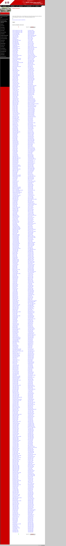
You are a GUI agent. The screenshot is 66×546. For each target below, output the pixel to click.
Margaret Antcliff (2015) (31, 46)
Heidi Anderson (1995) (15, 416)
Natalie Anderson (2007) (16, 470)
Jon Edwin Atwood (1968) (31, 195)
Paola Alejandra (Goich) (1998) (16, 228)
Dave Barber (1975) (30, 488)
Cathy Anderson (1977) (15, 393)
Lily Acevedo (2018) (15, 57)
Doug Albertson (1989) (15, 208)
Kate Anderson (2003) (15, 447)
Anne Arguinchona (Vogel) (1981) (32, 85)
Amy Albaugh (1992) (15, 200)
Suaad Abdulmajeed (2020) (16, 46)
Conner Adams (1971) (15, 84)
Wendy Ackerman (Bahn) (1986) (17, 66)
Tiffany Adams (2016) (15, 114)
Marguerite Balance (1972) (31, 426)
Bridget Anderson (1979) (16, 392)
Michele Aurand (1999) (31, 209)
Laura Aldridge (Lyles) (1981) (16, 227)
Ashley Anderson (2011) (16, 387)
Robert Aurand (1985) (30, 210)
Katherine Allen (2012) (15, 284)
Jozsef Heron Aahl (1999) (16, 33)
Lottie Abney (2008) (15, 52)
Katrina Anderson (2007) (16, 450)
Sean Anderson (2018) (15, 482)
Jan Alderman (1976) (15, 219)
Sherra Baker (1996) (30, 408)
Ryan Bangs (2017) (30, 472)
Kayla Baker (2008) (30, 395)
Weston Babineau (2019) (31, 262)
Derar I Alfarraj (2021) (15, 251)
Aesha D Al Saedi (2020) (16, 189)
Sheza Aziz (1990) (30, 246)
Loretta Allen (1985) (15, 291)
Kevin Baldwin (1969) (30, 431)
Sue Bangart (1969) (30, 469)
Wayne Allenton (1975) (15, 308)
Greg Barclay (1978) (30, 506)
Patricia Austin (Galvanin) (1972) (32, 215)
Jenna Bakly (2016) (30, 419)
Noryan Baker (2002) (30, 403)
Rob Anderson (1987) (15, 478)
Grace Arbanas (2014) (30, 74)
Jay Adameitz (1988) (15, 77)
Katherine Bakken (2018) (31, 416)
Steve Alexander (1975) (16, 246)
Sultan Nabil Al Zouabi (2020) (16, 193)
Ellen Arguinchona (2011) (31, 87)
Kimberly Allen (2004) (15, 288)
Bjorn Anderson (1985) (15, 390)
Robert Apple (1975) (30, 66)
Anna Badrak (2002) (30, 293)
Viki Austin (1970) (30, 216)
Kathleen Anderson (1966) (16, 448)
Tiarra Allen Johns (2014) (16, 305)
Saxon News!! (2, 25)
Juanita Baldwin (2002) (31, 430)
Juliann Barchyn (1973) (31, 504)
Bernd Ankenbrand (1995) (31, 32)
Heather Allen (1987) (15, 278)
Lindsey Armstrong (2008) (31, 111)
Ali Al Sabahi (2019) (15, 186)
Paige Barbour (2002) (30, 500)
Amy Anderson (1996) (15, 381)
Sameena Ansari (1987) (31, 43)
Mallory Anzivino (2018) (31, 58)
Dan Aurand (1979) (30, 208)
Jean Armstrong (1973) (31, 107)
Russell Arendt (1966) (30, 80)
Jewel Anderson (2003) (15, 434)
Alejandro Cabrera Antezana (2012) (32, 47)
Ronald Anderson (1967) (16, 479)
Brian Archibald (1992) (31, 77)
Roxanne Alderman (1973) (16, 221)
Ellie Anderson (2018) (15, 411)
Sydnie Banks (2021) (30, 478)
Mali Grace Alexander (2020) (16, 243)
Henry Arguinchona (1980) (31, 89)
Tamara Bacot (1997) (30, 281)
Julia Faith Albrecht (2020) (16, 216)
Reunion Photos (3, 40)
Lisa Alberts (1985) (15, 206)
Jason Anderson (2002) (15, 431)
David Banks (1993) (30, 476)
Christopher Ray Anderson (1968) (17, 400)
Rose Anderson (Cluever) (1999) (17, 480)
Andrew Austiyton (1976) (31, 217)
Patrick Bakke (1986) (30, 412)
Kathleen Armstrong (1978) (31, 109)
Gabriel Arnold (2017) (30, 120)
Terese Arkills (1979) (30, 96)
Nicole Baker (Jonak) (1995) (31, 402)
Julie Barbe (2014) (30, 482)
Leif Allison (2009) (15, 313)
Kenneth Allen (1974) (15, 286)
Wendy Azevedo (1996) (31, 245)
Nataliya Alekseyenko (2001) (16, 229)
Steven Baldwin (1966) (31, 437)
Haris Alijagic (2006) (15, 257)
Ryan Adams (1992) (15, 110)
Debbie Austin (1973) (30, 211)
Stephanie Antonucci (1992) (31, 57)
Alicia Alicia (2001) (15, 256)
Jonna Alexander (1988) (16, 239)
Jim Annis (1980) (30, 40)
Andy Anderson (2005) (15, 383)
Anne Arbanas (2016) (30, 72)
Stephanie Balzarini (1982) (31, 464)
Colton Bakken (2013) (30, 414)
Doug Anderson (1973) (15, 409)
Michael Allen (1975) (15, 294)
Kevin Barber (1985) (30, 491)
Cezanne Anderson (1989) (16, 394)
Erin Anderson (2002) (15, 413)
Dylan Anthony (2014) (30, 52)
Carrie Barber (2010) (30, 485)
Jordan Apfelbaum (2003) (31, 60)
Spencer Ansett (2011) (31, 44)
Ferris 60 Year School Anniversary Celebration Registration (4, 21)
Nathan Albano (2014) (15, 198)
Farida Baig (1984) (30, 313)
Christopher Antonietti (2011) (31, 55)
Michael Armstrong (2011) (31, 113)
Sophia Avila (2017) (30, 226)
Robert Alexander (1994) (16, 244)
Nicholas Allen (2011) (15, 297)
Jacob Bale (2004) (30, 441)
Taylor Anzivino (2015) (31, 59)
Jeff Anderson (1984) (15, 432)
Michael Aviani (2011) (30, 224)
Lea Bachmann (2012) (31, 267)
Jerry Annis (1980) (30, 39)
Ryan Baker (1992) (30, 407)
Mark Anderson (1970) (15, 462)
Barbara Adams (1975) (15, 79)
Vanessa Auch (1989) (30, 197)
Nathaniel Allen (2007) (15, 296)
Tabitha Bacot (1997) (30, 280)
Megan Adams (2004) (15, 102)
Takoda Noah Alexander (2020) (16, 248)
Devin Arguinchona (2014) (31, 86)
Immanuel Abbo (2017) (15, 39)
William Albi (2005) (15, 214)
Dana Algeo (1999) (15, 252)
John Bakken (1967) (30, 415)
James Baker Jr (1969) (31, 411)
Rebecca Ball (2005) (30, 445)
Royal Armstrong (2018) (31, 114)
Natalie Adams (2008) (15, 104)
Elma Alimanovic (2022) (16, 261)
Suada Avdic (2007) (30, 222)
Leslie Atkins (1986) (30, 189)
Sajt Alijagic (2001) (15, 258)
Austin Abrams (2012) (15, 56)
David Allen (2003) (15, 275)
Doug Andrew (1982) (15, 499)
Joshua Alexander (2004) (16, 242)
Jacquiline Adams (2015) (16, 89)
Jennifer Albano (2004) (15, 197)
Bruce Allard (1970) (15, 265)
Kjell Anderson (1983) (15, 454)
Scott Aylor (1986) (30, 241)
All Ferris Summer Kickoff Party (4, 17)
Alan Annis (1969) (30, 37)
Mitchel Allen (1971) (15, 295)
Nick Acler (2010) (15, 67)
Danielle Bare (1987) (30, 512)
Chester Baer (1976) (30, 296)
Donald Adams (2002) (15, 85)
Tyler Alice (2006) (15, 255)
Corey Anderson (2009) (15, 402)
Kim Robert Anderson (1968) (16, 453)
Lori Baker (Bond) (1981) (31, 399)
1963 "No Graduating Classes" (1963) (17, 30)
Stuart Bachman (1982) (31, 266)
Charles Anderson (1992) (16, 395)
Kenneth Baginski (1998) (31, 306)
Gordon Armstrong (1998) (31, 104)
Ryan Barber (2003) (30, 496)
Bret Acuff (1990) (15, 68)
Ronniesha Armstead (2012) (31, 99)
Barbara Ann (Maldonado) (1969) (32, 35)
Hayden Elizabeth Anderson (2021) (17, 414)
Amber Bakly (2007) (30, 418)
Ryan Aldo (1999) (15, 223)
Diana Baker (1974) (30, 384)
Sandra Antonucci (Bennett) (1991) (32, 56)
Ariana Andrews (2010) (15, 502)
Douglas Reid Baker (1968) (31, 386)
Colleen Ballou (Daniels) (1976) (32, 454)
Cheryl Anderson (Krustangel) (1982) (17, 397)
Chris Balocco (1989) (30, 460)
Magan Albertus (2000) (15, 210)
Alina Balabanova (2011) (31, 424)
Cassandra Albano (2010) (16, 196)
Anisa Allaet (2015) (15, 263)
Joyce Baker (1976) (30, 392)
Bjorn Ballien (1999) (30, 448)
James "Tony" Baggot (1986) (31, 303)
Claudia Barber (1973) (30, 487)
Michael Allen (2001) (15, 293)
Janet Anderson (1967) (15, 427)
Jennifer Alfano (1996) (15, 249)
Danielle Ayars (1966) (30, 235)
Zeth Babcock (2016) (30, 260)
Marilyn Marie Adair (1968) (16, 70)
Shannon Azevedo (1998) (31, 244)
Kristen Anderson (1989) (16, 456)
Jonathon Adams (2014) (16, 98)
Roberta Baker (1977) (30, 406)
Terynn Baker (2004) (30, 410)
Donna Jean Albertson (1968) (16, 207)
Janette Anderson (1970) (16, 428)
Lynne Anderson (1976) (15, 458)
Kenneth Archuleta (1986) (31, 78)
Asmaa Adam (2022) (15, 73)
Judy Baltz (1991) (30, 463)
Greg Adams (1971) (15, 88)
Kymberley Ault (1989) (31, 205)
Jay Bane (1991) (30, 468)
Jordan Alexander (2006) (16, 241)
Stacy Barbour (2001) (30, 501)
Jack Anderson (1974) (15, 422)
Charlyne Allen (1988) (15, 271)
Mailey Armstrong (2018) (31, 112)
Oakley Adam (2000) (15, 76)
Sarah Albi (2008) (15, 213)
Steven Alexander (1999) (16, 247)
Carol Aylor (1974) (30, 240)
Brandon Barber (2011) (31, 484)
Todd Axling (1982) (30, 234)
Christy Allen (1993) (15, 272)
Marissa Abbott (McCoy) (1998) (17, 40)
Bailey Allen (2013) (15, 268)
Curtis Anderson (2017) (15, 403)
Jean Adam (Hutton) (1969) (16, 74)
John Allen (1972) (15, 282)
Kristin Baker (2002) (30, 397)
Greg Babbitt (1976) (30, 250)
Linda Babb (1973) (30, 247)
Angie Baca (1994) (30, 263)
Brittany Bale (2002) (30, 439)
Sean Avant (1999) (30, 220)
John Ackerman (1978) (15, 63)
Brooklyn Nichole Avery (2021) (32, 223)
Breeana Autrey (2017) (31, 219)
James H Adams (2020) (16, 91)
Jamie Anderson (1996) (15, 425)
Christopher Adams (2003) (16, 83)
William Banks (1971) (30, 481)
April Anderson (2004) (15, 384)
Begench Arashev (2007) (31, 70)
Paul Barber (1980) (30, 495)
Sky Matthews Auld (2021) (31, 203)
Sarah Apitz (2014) (30, 65)
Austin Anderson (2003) (16, 389)
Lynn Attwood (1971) (30, 194)
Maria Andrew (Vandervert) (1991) (17, 500)
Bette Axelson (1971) (30, 230)
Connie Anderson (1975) (16, 401)
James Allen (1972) (15, 280)
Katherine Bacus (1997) (31, 282)
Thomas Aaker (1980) (15, 35)
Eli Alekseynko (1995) (15, 230)
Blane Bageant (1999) (30, 302)
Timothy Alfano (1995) (15, 250)
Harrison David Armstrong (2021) (32, 105)
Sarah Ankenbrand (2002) (31, 33)
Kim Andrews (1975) (15, 510)
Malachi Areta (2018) (30, 82)
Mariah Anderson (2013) (16, 460)
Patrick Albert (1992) (15, 204)
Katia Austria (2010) (30, 218)
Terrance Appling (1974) (31, 68)
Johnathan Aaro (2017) (15, 37)
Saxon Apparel (3, 27)
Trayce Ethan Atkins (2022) (31, 190)
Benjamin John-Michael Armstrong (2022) (33, 103)
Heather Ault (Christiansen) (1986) (32, 204)
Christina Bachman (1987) (31, 264)
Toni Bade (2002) (30, 284)
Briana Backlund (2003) (31, 269)
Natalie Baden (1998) (30, 288)
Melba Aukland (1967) (30, 202)
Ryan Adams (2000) (15, 107)
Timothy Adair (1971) (15, 71)
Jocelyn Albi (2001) (15, 212)
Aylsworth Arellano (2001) (31, 79)
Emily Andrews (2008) (15, 505)
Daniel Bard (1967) (30, 508)
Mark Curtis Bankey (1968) (31, 475)
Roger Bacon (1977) (30, 278)
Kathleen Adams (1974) (16, 100)
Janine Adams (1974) (15, 92)
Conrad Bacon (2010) (30, 274)
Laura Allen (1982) (15, 290)
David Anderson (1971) (15, 405)
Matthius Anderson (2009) (16, 467)
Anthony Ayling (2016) (31, 239)
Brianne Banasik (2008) (31, 466)
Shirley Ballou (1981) (30, 458)
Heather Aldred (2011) (15, 225)
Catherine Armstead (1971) (31, 98)
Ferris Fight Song (3, 48)
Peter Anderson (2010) (15, 477)
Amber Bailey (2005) (30, 317)
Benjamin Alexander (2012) (16, 234)
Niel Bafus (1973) (30, 299)
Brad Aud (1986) (30, 200)
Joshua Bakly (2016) (30, 420)
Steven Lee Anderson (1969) (16, 494)
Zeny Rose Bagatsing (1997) (31, 301)
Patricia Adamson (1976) (16, 117)
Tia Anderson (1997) (15, 487)
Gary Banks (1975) (30, 477)
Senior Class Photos (3, 32)
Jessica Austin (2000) (30, 212)
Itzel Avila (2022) (30, 225)
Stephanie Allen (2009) (15, 302)
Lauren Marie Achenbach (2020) (17, 59)
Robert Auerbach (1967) (31, 201)
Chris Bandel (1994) (30, 467)
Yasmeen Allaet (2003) (15, 264)
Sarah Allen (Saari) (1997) (16, 300)
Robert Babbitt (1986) (30, 251)
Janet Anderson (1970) (15, 426)
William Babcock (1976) (31, 259)
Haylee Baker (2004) (30, 388)
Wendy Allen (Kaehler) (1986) (16, 304)
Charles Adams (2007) (15, 82)
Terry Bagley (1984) (30, 307)
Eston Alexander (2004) (16, 236)
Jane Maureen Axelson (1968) (32, 231)
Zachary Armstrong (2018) (31, 115)
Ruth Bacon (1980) (30, 279)
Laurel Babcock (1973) (31, 254)
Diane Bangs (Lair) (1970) (31, 470)
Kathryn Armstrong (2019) (31, 110)
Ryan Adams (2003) (15, 109)
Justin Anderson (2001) (15, 443)
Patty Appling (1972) (30, 67)
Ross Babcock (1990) (30, 256)
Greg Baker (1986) (30, 387)
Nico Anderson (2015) (15, 471)
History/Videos (3, 54)
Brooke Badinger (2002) (31, 290)
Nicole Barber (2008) (30, 494)
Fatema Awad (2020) (30, 228)
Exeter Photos (2, 30)
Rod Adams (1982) (15, 105)
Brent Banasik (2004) (30, 465)
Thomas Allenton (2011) (16, 307)
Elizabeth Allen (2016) (15, 277)
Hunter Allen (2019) (15, 279)
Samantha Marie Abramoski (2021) (17, 55)
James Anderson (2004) (16, 424)
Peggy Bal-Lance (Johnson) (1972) (32, 447)
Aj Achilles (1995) (15, 60)
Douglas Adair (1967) (15, 69)
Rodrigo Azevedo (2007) (31, 243)
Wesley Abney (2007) (15, 54)
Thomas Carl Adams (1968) (16, 113)
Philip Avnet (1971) (30, 227)
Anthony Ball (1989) (30, 442)
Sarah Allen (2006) (15, 299)
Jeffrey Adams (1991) (15, 93)
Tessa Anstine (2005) (30, 45)
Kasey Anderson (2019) (16, 446)
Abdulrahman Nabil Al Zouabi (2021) (17, 192)
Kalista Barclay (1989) (31, 507)
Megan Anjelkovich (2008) (31, 31)
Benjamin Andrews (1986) (16, 503)
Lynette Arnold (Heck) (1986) (31, 122)
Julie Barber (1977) (30, 490)
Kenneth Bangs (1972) (31, 471)
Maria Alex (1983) (15, 233)
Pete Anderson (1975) (15, 475)
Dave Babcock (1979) (30, 252)
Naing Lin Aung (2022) (31, 207)
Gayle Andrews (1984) (15, 506)
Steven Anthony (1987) (31, 53)
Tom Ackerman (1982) (15, 65)
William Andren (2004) (15, 498)
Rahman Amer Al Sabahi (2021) (17, 188)
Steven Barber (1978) (30, 497)
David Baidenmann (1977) (31, 311)
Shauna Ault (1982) (30, 206)
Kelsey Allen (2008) (15, 285)
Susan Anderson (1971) (16, 485)
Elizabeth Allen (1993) (15, 276)
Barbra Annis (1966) (30, 38)
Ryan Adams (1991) (15, 108)
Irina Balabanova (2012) (31, 425)
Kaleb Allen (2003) (15, 283)
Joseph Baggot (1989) (31, 304)
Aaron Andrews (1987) (15, 501)
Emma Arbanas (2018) (31, 73)
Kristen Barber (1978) (30, 492)
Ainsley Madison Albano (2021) (17, 195)
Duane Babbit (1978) (30, 248)
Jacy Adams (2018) (15, 90)
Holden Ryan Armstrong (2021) (32, 106)
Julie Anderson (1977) (15, 442)
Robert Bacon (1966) (30, 277)
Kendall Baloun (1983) (31, 462)
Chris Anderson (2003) (15, 398)
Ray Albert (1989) (15, 205)
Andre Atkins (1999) (30, 184)
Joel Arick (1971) (30, 95)
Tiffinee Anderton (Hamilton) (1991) (17, 497)
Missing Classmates (3, 56)
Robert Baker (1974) (30, 405)
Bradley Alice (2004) (15, 253)
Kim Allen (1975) (15, 287)
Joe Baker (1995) (30, 391)
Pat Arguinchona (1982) (31, 93)
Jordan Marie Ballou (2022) (31, 456)
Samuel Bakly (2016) (30, 422)
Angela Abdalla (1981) (15, 41)
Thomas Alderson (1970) (16, 222)
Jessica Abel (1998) (15, 49)
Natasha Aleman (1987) (16, 231)
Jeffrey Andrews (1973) (15, 508)
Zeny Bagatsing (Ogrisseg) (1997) (32, 300)
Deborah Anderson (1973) (16, 406)
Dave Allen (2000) (15, 274)
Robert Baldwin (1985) (31, 436)
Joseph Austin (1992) (30, 213)
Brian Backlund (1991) (31, 268)
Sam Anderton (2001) (15, 496)
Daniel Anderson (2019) (16, 404)
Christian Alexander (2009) (16, 235)
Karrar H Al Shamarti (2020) (16, 191)
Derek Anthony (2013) (30, 51)
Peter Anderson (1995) (15, 476)
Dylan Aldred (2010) (15, 224)
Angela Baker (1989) (30, 379)
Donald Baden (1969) (30, 286)
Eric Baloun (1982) (30, 461)
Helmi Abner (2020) (15, 51)
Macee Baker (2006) (30, 400)
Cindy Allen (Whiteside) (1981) (16, 273)
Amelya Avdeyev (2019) (31, 221)
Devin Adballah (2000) (15, 118)
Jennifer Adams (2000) (15, 94)
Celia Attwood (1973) (30, 193)
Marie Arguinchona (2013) (31, 92)
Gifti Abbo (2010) (15, 38)
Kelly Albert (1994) (15, 203)
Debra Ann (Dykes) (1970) (31, 36)
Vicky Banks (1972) (30, 480)
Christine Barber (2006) (31, 486)
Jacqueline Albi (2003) (15, 211)
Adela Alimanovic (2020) (16, 260)
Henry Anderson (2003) (15, 417)
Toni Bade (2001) (30, 283)
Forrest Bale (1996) (30, 440)
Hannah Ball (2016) (30, 443)
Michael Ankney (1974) (31, 34)
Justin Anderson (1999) (15, 444)
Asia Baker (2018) (30, 381)
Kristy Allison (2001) (15, 312)
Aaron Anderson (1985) (15, 379)
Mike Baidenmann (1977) (31, 312)
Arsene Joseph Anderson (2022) (17, 385)
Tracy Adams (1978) (15, 115)
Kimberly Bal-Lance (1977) (31, 446)
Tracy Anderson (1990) (15, 489)
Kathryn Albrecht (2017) (16, 217)
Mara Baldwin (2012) (30, 433)
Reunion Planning (3, 43)
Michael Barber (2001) (31, 493)
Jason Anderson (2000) (15, 429)
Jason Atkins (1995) (30, 188)
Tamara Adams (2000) (15, 112)
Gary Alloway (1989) (15, 317)
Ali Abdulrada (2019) (15, 47)
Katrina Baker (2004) (30, 394)
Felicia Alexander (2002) (16, 237)
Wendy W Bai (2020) (30, 310)
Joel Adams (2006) (15, 96)
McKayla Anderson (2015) (16, 468)
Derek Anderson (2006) (15, 408)
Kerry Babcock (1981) (30, 253)
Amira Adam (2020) (15, 72)
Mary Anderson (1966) (15, 464)
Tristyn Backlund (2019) (31, 272)
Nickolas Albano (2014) (15, 199)
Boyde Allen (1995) (15, 270)
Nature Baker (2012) (30, 401)
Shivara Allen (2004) (15, 301)
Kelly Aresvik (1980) (30, 81)
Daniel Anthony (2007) (31, 50)
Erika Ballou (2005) (30, 455)
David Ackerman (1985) (16, 61)
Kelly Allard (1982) (15, 266)
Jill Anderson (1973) (15, 435)
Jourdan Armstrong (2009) (31, 108)
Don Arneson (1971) (30, 117)
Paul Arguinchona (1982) (31, 94)
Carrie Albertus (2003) (15, 209)
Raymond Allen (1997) (15, 298)
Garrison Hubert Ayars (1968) (31, 237)
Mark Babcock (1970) (30, 255)
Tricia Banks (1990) (30, 479)
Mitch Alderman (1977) (15, 220)
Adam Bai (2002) (30, 309)
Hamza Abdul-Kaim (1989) (16, 44)
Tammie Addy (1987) (15, 120)
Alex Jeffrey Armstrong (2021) (32, 100)
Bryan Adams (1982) (15, 80)
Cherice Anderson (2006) (16, 396)
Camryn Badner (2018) (31, 291)
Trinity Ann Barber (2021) (31, 498)
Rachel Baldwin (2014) (31, 434)
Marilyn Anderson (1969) (16, 461)
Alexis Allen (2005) (15, 267)
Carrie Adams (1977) (15, 81)
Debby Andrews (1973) (15, 504)
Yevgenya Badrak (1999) (31, 294)
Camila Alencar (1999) (15, 232)
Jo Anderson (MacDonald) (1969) (17, 436)
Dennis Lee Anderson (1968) (16, 407)
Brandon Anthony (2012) (31, 48)
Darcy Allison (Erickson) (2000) (17, 311)
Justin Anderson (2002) (15, 445)
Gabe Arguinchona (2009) (31, 88)
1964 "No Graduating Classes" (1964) (17, 31)
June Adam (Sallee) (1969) (16, 75)
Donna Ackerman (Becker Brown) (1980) (18, 62)
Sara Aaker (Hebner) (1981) (16, 34)
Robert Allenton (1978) (15, 306)
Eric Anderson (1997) (15, 412)
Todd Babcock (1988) (30, 258)
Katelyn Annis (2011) (30, 42)
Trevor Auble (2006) (30, 196)
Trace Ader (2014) (15, 122)
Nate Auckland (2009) (30, 198)
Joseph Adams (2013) (15, 99)
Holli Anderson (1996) (15, 418)
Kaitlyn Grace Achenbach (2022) (17, 58)
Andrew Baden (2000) (30, 285)
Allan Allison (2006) (15, 310)
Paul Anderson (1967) (15, 474)
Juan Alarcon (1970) (15, 194)
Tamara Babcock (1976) (31, 257)
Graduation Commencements (4, 35)
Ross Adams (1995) (15, 106)
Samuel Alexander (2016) (16, 245)
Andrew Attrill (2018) (30, 192)
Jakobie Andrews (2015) (16, 507)
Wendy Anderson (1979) (16, 492)
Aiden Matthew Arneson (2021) (32, 116)
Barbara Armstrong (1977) (31, 102)
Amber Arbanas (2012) (31, 71)
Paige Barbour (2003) (30, 499)
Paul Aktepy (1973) (15, 184)
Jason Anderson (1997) (15, 430)
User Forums (2, 46)
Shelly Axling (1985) (30, 233)
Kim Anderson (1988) (15, 452)
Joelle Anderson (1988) (15, 438)
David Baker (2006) (30, 383)
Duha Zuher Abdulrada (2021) (16, 48)
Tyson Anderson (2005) (15, 490)
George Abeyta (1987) (15, 50)
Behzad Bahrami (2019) (31, 308)
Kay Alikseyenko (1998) (16, 259)
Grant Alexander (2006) (15, 238)
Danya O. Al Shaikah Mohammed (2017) (18, 190)
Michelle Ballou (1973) (31, 457)
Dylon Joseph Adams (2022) (16, 86)
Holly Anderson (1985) (15, 419)
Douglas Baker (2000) (30, 385)
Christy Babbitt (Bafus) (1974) (32, 249)
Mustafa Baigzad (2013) (31, 315)
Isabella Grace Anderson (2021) (17, 421)
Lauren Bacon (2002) (30, 276)
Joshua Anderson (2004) (16, 441)
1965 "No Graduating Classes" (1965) (17, 32)
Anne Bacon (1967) (30, 273)
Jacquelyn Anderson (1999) (16, 423)
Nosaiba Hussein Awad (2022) (32, 229)
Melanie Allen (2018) (15, 292)
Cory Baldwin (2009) (30, 428)
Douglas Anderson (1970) (16, 410)
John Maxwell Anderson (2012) (16, 440)
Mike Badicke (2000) (30, 289)
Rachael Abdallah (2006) (16, 43)
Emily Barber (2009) (30, 489)
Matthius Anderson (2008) (16, 466)
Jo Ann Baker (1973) (30, 390)
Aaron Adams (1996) (15, 78)
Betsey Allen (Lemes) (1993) (16, 269)
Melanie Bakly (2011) (30, 421)
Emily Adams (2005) (15, 87)
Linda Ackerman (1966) (15, 64)
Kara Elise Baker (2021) (31, 393)
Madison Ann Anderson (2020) (16, 459)
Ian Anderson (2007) (15, 420)
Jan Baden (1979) (30, 287)
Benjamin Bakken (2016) (31, 413)
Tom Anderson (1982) (15, 488)
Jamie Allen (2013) (15, 281)
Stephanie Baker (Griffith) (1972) (32, 409)
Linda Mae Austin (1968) (31, 214)
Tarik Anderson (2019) (15, 486)
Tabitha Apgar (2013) (30, 62)
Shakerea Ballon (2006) (31, 452)
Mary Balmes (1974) (30, 459)
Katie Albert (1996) (15, 202)
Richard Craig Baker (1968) (31, 404)
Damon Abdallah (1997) (16, 42)
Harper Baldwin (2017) (31, 429)
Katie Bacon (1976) (30, 275)
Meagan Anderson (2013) (16, 469)
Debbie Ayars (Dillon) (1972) (31, 236)
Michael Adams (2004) (15, 103)
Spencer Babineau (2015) (31, 261)
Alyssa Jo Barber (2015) (31, 483)
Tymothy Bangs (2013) (31, 473)
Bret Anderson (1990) (15, 391)
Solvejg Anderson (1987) (16, 483)
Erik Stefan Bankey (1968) (31, 474)
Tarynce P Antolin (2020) (31, 54)
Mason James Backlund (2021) (32, 271)
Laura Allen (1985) (15, 289)
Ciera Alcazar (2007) (15, 218)
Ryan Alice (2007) (15, 254)
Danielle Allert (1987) (15, 309)
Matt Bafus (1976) (30, 298)
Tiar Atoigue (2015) (30, 191)
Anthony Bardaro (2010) (31, 510)
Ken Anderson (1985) (15, 451)
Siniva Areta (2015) (30, 83)
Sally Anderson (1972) (15, 493)
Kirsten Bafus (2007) (30, 297)
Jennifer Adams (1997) (15, 95)
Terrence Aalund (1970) (15, 36)
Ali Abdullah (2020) (15, 45)
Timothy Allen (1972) (15, 303)
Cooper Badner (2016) (30, 292)
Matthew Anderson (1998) (16, 465)
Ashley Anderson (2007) (16, 386)
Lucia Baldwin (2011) (30, 432)
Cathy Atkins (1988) (30, 186)
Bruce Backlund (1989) (31, 270)
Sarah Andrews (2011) (15, 512)
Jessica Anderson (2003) (16, 433)
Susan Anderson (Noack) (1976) (17, 484)
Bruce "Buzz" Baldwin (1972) (31, 427)
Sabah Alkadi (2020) (15, 262)
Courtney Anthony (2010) (31, 49)
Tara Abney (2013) (15, 53)
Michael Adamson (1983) (16, 116)
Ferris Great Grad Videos (4, 38)
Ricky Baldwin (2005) (30, 435)
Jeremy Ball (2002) (30, 444)
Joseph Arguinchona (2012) (31, 90)
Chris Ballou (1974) (30, 453)
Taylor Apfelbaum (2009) (31, 61)
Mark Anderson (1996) (15, 463)
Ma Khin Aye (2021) (30, 238)
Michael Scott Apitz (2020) (31, 64)
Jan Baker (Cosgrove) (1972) (31, 389)
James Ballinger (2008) (31, 451)
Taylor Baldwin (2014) (30, 438)
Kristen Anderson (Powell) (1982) (17, 455)
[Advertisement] (5, 73)
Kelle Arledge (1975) (30, 97)
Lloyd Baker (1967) (30, 398)
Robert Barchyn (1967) (31, 505)
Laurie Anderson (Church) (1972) (17, 457)
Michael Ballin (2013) (30, 450)
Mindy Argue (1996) (30, 84)
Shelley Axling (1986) (30, 232)
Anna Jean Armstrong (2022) (31, 101)
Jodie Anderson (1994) (15, 437)
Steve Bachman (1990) (31, 265)
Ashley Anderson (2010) (16, 388)
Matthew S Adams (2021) (16, 101)
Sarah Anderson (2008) (15, 481)
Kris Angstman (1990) (30, 30)
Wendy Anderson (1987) (16, 491)
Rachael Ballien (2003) (31, 449)
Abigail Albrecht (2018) (15, 215)
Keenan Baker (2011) (30, 396)
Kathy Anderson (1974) (15, 449)
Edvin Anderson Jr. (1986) (16, 495)
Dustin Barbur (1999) (30, 502)
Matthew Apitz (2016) (30, 63)
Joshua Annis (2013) (30, 41)
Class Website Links (3, 51)
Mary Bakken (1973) (30, 417)
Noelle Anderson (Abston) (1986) (17, 472)
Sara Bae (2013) (30, 295)
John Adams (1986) (15, 97)
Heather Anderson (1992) (16, 415)
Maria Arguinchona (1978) (31, 91)
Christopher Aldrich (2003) (16, 226)
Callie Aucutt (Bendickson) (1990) (32, 199)
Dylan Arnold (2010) (30, 118)
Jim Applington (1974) (30, 69)
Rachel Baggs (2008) (30, 305)
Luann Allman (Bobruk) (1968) (16, 315)
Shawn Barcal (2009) (30, 503)
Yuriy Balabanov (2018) (31, 423)
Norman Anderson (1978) (16, 473)
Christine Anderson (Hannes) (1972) (17, 399)
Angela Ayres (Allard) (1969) (31, 242)
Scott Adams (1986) (15, 111)
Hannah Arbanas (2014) (31, 75)
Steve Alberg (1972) (15, 201)
